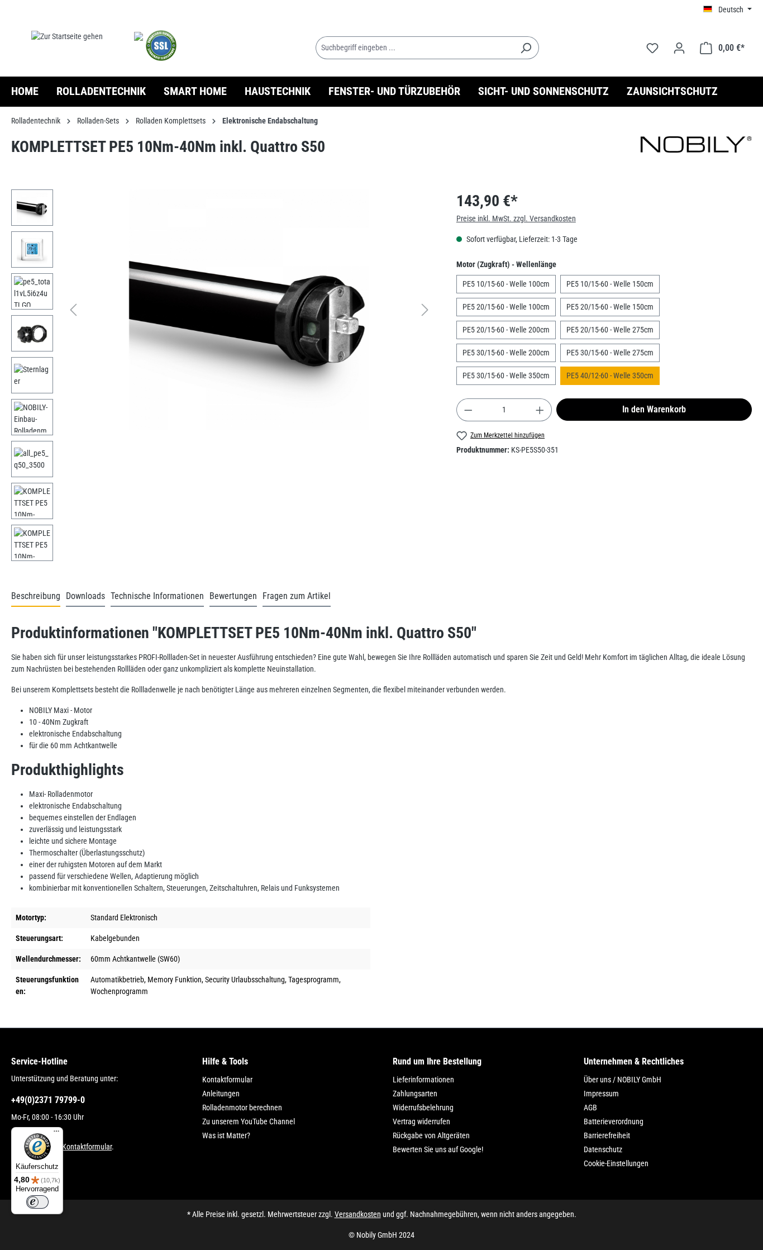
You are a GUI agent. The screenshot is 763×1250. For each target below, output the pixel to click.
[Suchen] (526, 47)
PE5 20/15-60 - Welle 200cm (506, 329)
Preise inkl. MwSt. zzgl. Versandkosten (516, 218)
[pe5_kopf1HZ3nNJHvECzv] (249, 309)
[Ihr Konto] (679, 48)
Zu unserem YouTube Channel (248, 1121)
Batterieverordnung (613, 1121)
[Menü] (56, 1133)
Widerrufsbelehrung (423, 1107)
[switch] (37, 1202)
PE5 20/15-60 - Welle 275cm (610, 329)
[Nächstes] (425, 310)
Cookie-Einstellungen (616, 1163)
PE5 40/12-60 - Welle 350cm (610, 375)
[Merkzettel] (652, 48)
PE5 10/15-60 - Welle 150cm (610, 283)
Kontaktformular (87, 1146)
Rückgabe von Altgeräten (431, 1135)
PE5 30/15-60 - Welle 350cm (506, 375)
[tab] (35, 597)
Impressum (601, 1093)
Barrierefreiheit (607, 1135)
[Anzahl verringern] (468, 409)
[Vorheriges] (73, 310)
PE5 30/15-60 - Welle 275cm (610, 352)
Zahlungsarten (415, 1093)
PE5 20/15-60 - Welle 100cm (506, 306)
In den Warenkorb (654, 409)
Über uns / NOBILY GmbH (622, 1079)
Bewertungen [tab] (233, 596)
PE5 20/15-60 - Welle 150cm (610, 306)
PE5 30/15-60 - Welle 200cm (506, 352)
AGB (590, 1107)
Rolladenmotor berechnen (242, 1107)
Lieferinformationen (423, 1079)
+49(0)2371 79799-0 (48, 1100)
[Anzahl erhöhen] (540, 409)
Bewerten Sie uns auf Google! (438, 1149)
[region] (222, 378)
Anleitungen (221, 1093)
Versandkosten (358, 1214)
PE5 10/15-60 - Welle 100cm (506, 283)
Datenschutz (603, 1149)
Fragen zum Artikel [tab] (297, 596)
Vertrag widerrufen (421, 1121)
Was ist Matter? (226, 1135)
